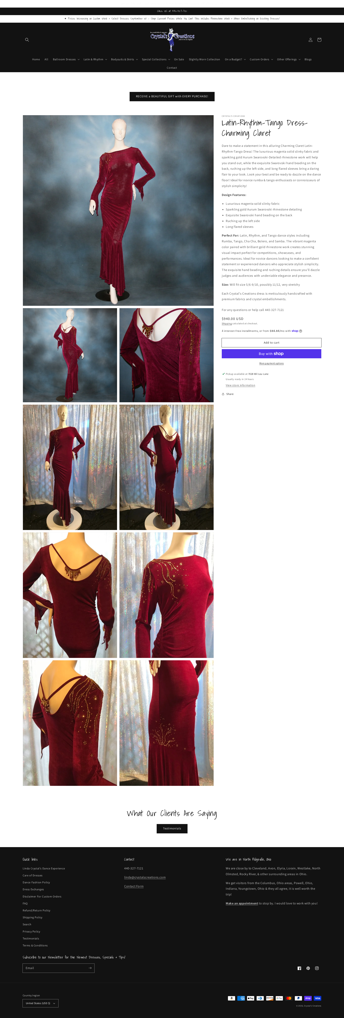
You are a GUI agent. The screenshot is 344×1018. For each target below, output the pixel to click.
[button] (27, 39)
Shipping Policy (32, 917)
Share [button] (230, 394)
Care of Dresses (33, 875)
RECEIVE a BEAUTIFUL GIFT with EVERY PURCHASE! (172, 96)
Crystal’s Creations (312, 1005)
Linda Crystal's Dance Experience (44, 868)
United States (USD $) (38, 1003)
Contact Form (134, 886)
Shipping (227, 323)
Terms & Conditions (35, 945)
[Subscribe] (90, 968)
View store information (240, 385)
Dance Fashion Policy (36, 882)
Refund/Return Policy (36, 910)
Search (27, 924)
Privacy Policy (31, 931)
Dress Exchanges (33, 889)
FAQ (25, 903)
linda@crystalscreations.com (145, 877)
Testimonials (172, 828)
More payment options (271, 363)
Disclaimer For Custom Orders (42, 896)
